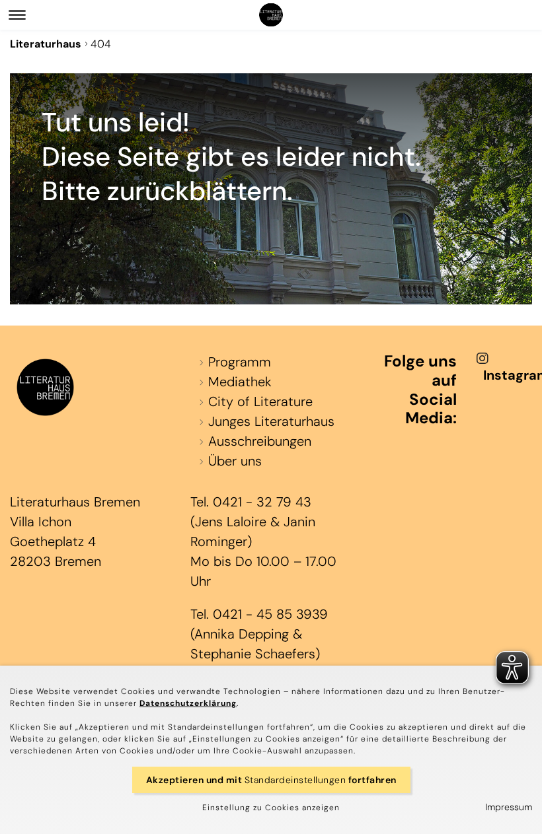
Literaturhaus (45, 44)
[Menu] (17, 15)
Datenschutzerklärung (188, 703)
